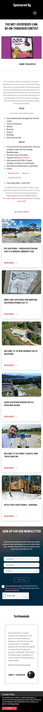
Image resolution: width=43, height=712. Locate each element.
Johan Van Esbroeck (18, 198)
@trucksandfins (24, 158)
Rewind (25, 173)
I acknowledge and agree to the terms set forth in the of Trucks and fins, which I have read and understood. (22, 588)
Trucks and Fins (14, 178)
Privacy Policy (13, 588)
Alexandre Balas (31, 196)
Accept (9, 708)
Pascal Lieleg (11, 196)
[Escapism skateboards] (28, 13)
